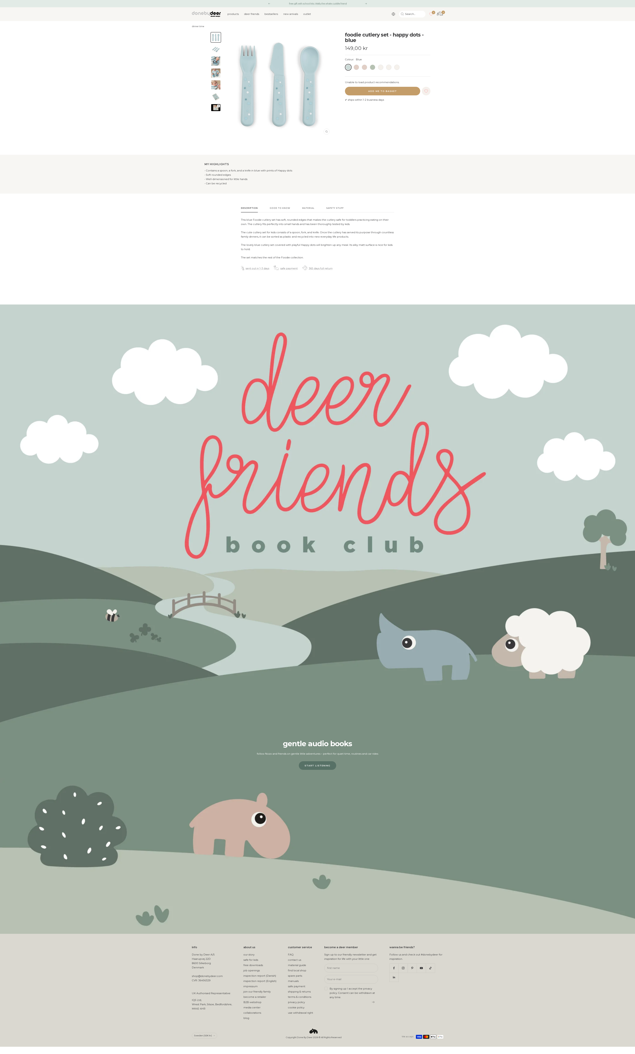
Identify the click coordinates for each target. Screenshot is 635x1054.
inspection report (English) (259, 981)
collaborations (252, 1012)
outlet (307, 14)
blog (246, 1018)
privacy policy (296, 1002)
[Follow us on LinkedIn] (394, 977)
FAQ (291, 954)
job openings (251, 970)
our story (248, 954)
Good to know (280, 208)
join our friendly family (257, 991)
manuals (293, 981)
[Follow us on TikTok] (430, 968)
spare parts (295, 975)
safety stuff (335, 208)
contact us (294, 959)
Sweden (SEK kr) (203, 1035)
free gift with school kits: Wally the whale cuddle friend (318, 3)
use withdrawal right (300, 1012)
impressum (250, 986)
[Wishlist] (431, 14)
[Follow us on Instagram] (403, 968)
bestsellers (271, 14)
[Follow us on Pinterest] (412, 968)
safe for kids (250, 959)
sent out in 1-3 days (257, 268)
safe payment (289, 268)
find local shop (297, 970)
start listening (317, 765)
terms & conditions (299, 996)
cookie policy (296, 1007)
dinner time (198, 26)
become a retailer (254, 996)
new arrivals (290, 14)
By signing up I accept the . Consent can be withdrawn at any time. (352, 993)
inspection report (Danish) (259, 975)
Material (308, 208)
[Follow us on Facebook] (394, 968)
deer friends (251, 14)
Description (249, 208)
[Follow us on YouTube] (421, 968)
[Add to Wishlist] (426, 91)
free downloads (253, 965)
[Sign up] (373, 1002)
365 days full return (321, 268)
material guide (297, 965)
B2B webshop (252, 1002)
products (233, 14)
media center (251, 1007)
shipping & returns (299, 991)
